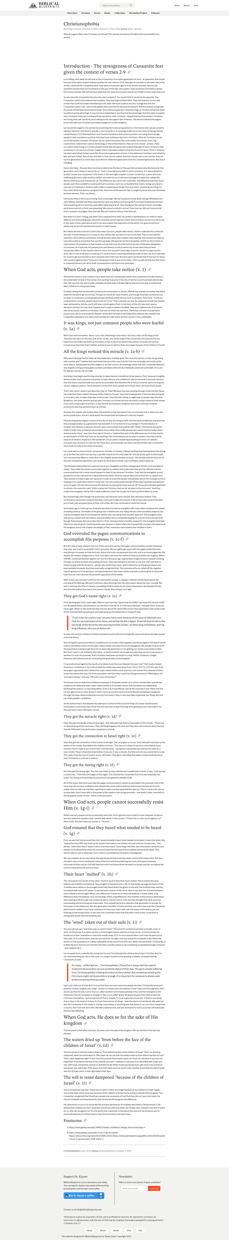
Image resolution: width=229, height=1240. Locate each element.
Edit (140, 1230)
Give (129, 1230)
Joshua (123, 28)
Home (89, 1230)
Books (116, 1230)
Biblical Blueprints (93, 1236)
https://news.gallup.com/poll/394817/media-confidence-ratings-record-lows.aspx (106, 1127)
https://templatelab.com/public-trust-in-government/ (93, 1132)
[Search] (131, 5)
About (103, 1230)
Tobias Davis (110, 1236)
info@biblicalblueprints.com (89, 1209)
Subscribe (154, 1188)
